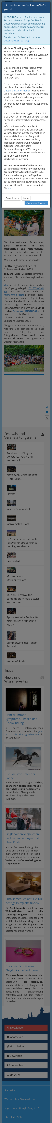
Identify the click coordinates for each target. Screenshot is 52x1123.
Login (26, 198)
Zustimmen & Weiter (36, 203)
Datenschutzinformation (17, 90)
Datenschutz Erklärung (16, 40)
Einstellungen (12, 198)
